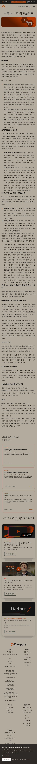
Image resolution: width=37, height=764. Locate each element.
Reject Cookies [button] (15, 759)
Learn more (5, 756)
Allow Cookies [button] (7, 759)
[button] (25, 759)
